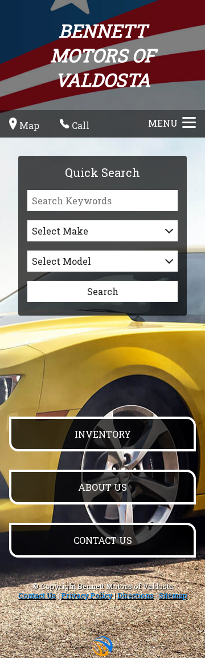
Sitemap (173, 595)
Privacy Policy (86, 595)
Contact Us (37, 595)
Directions (135, 595)
